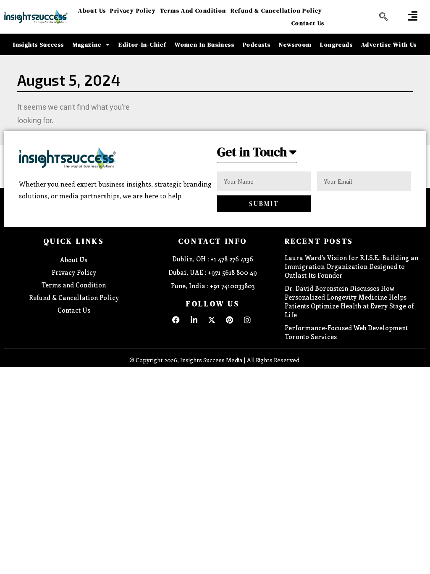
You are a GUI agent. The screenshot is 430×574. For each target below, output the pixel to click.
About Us (92, 10)
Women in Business (204, 44)
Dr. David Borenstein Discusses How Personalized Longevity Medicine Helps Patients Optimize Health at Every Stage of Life (349, 301)
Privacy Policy (133, 10)
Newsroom (295, 44)
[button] (412, 16)
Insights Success (38, 44)
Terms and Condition (193, 10)
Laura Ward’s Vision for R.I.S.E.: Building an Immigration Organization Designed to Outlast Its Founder (351, 266)
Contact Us (308, 23)
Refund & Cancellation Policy (276, 10)
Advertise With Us (389, 44)
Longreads (336, 44)
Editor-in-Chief (142, 44)
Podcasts (256, 44)
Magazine (87, 44)
